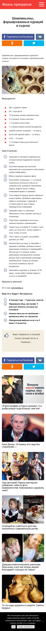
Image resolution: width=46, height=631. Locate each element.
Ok (13, 627)
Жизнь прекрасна (17, 4)
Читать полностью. (26, 627)
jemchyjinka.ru (17, 288)
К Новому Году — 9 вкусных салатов (26, 300)
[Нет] (43, 621)
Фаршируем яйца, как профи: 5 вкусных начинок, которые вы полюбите (23, 307)
